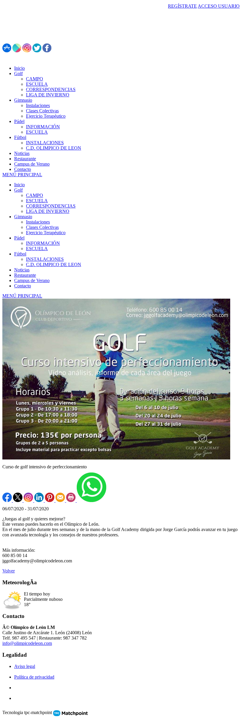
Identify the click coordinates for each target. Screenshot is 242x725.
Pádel (19, 237)
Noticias (22, 269)
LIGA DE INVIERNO (47, 211)
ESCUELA (37, 200)
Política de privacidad (34, 676)
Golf (18, 189)
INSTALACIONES (45, 259)
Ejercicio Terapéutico (46, 232)
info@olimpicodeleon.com (27, 643)
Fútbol (20, 253)
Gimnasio (23, 216)
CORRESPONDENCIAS (51, 205)
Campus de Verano (32, 280)
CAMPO (34, 195)
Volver (8, 570)
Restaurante (25, 275)
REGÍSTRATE (182, 6)
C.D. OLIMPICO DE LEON (53, 264)
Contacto (22, 285)
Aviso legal (24, 666)
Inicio (19, 184)
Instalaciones (38, 221)
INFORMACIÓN (43, 243)
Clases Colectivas (42, 227)
